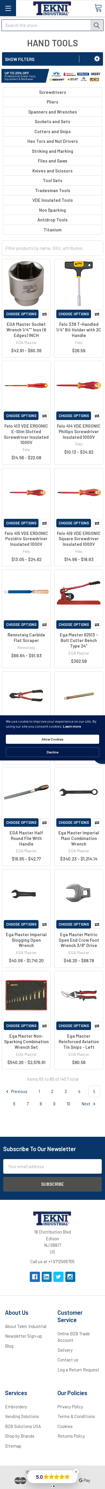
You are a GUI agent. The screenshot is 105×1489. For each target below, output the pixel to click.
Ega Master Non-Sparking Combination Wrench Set (26, 1041)
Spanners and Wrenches (52, 111)
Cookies (65, 1426)
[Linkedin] (47, 1277)
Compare (44, 314)
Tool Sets (52, 180)
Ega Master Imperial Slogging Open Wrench (26, 940)
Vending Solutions (22, 1416)
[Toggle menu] (8, 8)
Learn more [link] (72, 726)
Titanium (52, 229)
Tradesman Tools (52, 190)
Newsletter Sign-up (23, 1336)
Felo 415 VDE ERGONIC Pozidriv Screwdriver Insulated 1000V (26, 539)
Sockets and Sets (52, 121)
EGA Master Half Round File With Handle (26, 838)
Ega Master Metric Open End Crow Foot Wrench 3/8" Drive (79, 940)
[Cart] (98, 8)
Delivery (65, 1350)
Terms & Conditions (76, 1416)
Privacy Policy (70, 1406)
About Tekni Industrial (25, 1326)
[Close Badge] (76, 1472)
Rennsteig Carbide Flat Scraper (26, 637)
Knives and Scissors (52, 170)
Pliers (52, 101)
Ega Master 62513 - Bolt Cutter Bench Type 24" (79, 640)
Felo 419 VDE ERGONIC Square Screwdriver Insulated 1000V (79, 539)
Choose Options (21, 313)
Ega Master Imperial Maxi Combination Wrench (78, 838)
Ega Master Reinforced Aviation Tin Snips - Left (79, 1041)
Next (86, 1103)
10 (68, 1103)
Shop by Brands (19, 1436)
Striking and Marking (52, 151)
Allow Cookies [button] (52, 739)
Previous (18, 1091)
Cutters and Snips (52, 131)
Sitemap (13, 1446)
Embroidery (16, 1406)
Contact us (67, 1359)
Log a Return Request (78, 1369)
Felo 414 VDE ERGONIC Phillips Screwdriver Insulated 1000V (79, 431)
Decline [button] (52, 752)
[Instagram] (70, 1277)
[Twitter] (58, 1277)
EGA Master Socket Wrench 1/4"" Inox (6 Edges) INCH (26, 329)
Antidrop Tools (52, 219)
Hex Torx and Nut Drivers (52, 141)
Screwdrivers (52, 92)
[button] (97, 58)
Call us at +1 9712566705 (52, 1261)
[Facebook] (35, 1277)
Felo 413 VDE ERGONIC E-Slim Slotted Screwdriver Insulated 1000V (26, 434)
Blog (9, 1346)
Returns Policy (71, 1436)
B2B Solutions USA (23, 1426)
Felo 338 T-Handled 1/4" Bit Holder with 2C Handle (78, 329)
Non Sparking (52, 210)
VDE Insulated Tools (52, 200)
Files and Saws (52, 160)
